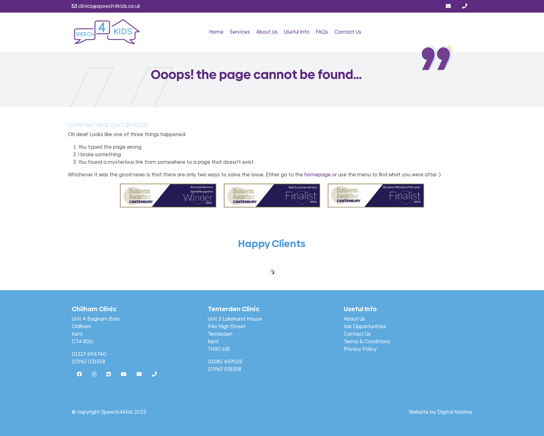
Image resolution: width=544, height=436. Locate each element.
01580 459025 (225, 361)
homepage (317, 174)
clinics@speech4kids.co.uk (108, 6)
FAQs (322, 32)
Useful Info (296, 32)
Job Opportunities (365, 326)
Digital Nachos (454, 412)
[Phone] (464, 6)
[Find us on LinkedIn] (108, 374)
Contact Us (347, 32)
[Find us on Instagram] (94, 374)
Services (240, 32)
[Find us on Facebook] (79, 374)
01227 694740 (89, 354)
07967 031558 (88, 361)
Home (216, 32)
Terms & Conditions (367, 341)
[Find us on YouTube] (124, 374)
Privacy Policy (360, 349)
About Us (267, 32)
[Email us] (449, 6)
